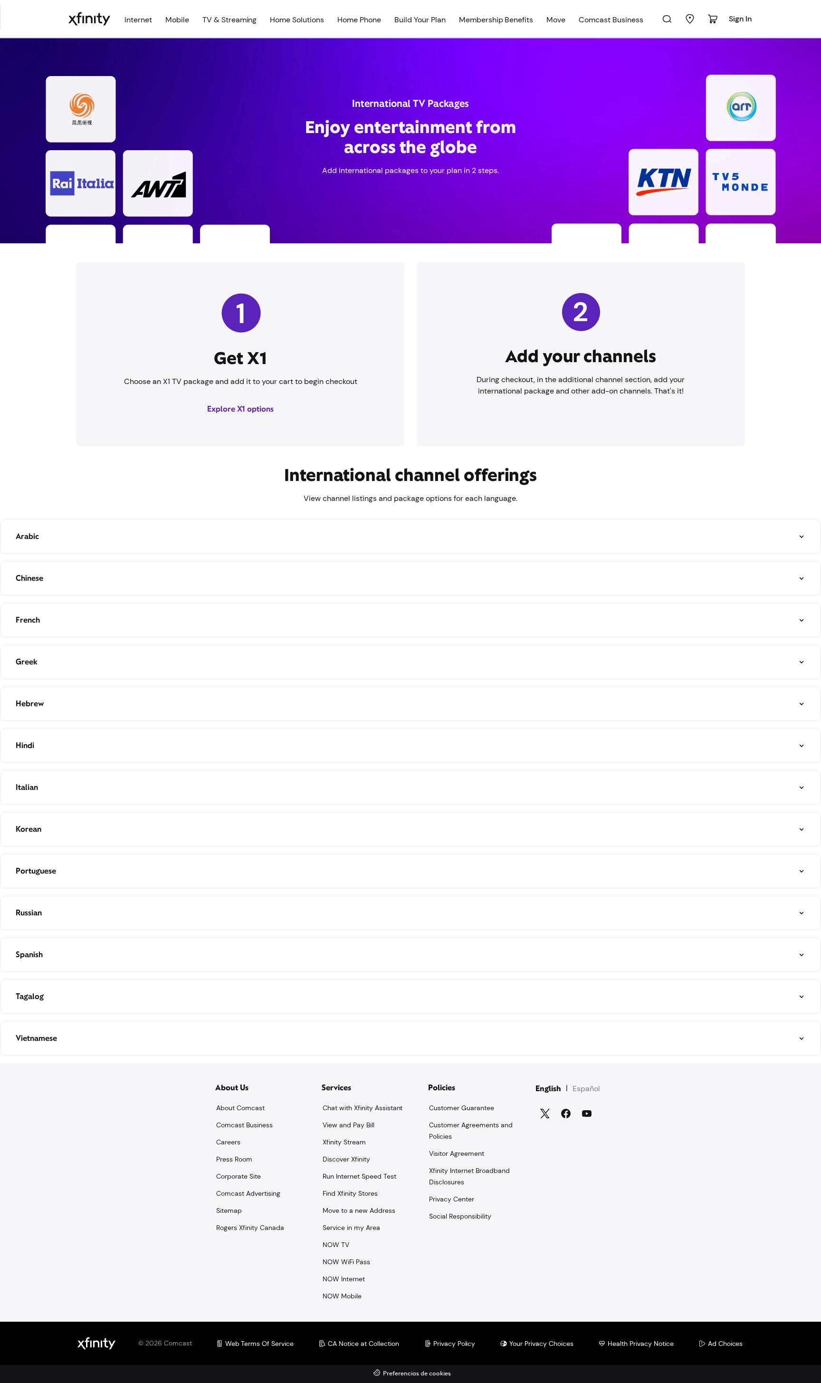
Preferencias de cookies (417, 1374)
